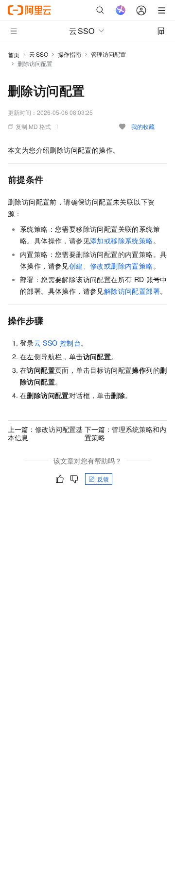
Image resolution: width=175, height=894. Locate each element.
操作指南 (69, 54)
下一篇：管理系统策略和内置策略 (125, 433)
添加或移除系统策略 (121, 240)
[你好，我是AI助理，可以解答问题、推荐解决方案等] (120, 10)
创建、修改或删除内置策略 (111, 266)
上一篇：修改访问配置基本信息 (45, 433)
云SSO (38, 54)
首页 (13, 54)
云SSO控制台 (57, 343)
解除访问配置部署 (132, 291)
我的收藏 (143, 126)
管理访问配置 (108, 54)
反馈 (103, 479)
